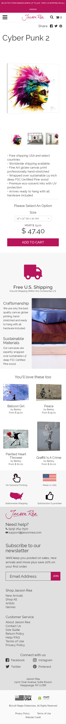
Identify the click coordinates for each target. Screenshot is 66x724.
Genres (11, 607)
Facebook (18, 660)
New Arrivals (14, 595)
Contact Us (13, 626)
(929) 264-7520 (18, 528)
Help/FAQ (13, 637)
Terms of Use (15, 641)
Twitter (16, 666)
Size (33, 212)
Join (55, 576)
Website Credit (33, 717)
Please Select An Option (33, 206)
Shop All (11, 599)
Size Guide (13, 629)
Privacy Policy (15, 645)
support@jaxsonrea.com (24, 532)
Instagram (45, 660)
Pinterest (44, 666)
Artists (10, 603)
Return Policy (15, 633)
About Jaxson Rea (18, 622)
